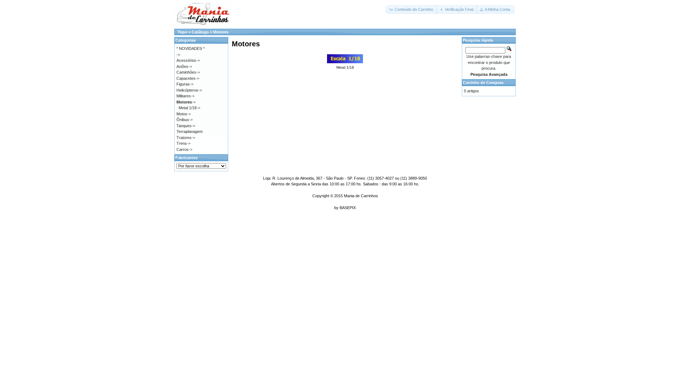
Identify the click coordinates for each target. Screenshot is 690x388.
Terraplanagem (189, 131)
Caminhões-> (188, 72)
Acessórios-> (188, 60)
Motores (221, 32)
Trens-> (183, 143)
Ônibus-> (184, 119)
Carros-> (184, 149)
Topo (182, 32)
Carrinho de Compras (483, 82)
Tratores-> (185, 137)
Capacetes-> (187, 78)
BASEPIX (348, 207)
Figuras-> (184, 84)
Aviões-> (184, 66)
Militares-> (185, 96)
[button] (411, 9)
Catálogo (200, 32)
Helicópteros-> (189, 90)
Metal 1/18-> (189, 108)
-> (186, 102)
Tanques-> (185, 126)
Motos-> (183, 114)
